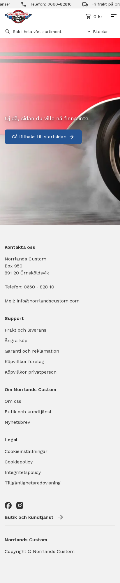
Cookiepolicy (19, 462)
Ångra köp (16, 340)
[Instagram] (19, 505)
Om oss (13, 401)
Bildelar (100, 31)
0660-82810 (55, 4)
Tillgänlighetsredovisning (33, 483)
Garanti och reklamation (32, 351)
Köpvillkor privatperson (31, 372)
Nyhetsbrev (17, 422)
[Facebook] (8, 505)
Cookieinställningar (26, 451)
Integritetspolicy (23, 472)
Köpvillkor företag (24, 361)
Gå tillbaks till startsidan (39, 136)
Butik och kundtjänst (28, 411)
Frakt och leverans (25, 330)
